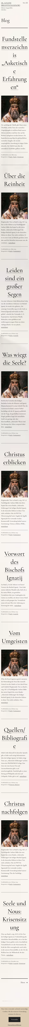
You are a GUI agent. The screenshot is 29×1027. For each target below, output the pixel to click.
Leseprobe (15, 335)
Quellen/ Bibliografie (14, 738)
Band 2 (11, 435)
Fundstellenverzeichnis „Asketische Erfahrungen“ (14, 63)
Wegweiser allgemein (14, 784)
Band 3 (11, 614)
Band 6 (15, 157)
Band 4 (11, 335)
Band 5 (11, 157)
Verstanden (14, 1019)
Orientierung (20, 157)
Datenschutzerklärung (14, 1025)
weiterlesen (12, 243)
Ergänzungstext (17, 251)
